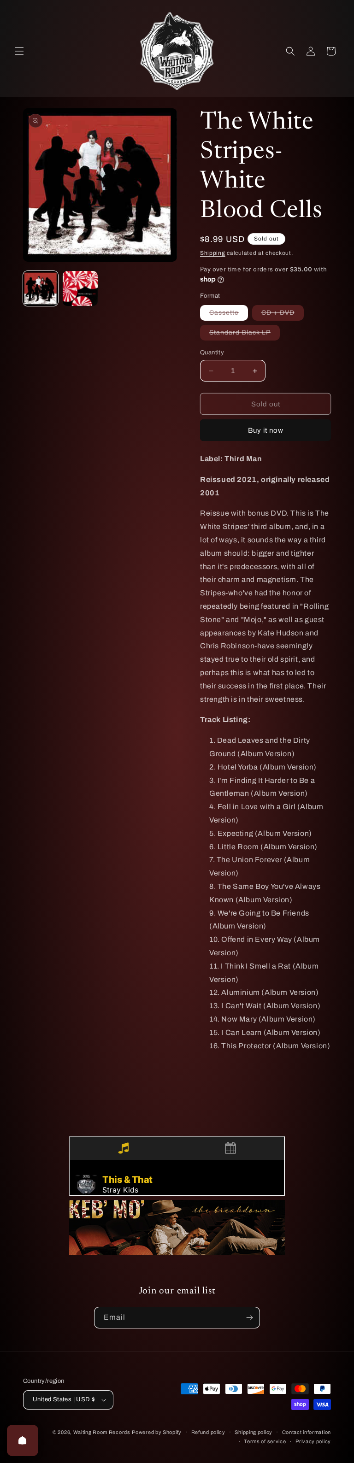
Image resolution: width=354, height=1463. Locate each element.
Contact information (306, 1432)
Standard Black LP (244, 335)
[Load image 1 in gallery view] (40, 288)
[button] (19, 51)
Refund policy (208, 1432)
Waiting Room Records (101, 1432)
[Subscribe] (249, 1317)
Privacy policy (313, 1441)
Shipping (212, 253)
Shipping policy (253, 1432)
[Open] (22, 1440)
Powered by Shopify (157, 1432)
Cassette (228, 315)
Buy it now (265, 430)
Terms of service (265, 1441)
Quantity (212, 352)
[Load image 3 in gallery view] (80, 288)
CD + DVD (282, 315)
